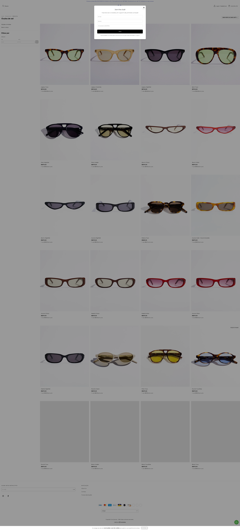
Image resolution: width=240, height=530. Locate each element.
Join (120, 31)
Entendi (144, 528)
